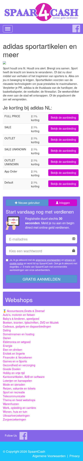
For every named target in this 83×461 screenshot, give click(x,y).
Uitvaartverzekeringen (16, 415)
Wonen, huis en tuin (15, 412)
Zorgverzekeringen (14, 419)
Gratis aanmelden (41, 279)
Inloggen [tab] (64, 203)
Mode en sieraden (14, 384)
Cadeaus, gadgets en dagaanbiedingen (27, 326)
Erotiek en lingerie (14, 353)
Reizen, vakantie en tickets (19, 388)
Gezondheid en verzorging (19, 365)
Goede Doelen (12, 369)
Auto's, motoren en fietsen (19, 315)
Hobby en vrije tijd (14, 373)
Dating (7, 330)
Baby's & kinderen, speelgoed (21, 319)
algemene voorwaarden (48, 259)
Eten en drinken (12, 350)
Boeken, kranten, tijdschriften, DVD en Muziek (31, 322)
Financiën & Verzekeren (17, 357)
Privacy (74, 456)
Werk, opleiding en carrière (19, 408)
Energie (7, 346)
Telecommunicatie (14, 396)
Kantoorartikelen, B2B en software (24, 377)
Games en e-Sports (15, 361)
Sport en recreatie (14, 392)
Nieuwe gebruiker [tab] (29, 203)
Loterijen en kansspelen (17, 381)
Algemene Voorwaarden (49, 456)
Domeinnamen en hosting (18, 334)
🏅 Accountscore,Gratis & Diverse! (24, 311)
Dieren (7, 338)
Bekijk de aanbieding (63, 117)
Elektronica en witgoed (16, 342)
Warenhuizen (11, 404)
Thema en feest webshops (19, 400)
